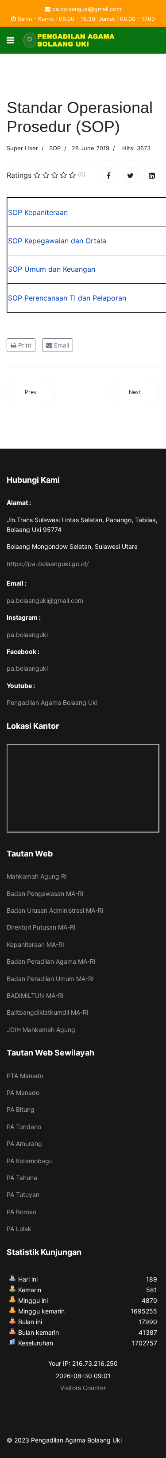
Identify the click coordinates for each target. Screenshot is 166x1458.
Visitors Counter (83, 1388)
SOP (55, 148)
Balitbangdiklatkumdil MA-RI (48, 1012)
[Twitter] (130, 175)
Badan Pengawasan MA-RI (45, 893)
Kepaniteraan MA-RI (35, 944)
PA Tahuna (22, 1177)
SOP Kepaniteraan (38, 212)
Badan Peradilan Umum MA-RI (50, 978)
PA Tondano (24, 1126)
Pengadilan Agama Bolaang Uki (52, 702)
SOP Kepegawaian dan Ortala (57, 240)
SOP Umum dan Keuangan (51, 269)
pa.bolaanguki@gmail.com (86, 9)
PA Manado (23, 1092)
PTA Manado (25, 1075)
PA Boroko (21, 1212)
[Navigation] (10, 40)
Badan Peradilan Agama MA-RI (51, 961)
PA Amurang (24, 1143)
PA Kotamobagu (30, 1161)
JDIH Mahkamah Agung (41, 1029)
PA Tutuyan (23, 1194)
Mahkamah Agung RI (37, 876)
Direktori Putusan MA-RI (41, 927)
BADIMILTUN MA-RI (35, 995)
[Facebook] (108, 175)
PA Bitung (21, 1109)
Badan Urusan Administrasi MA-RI (55, 910)
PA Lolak (19, 1228)
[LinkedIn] (151, 175)
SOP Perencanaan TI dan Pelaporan (67, 297)
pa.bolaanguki (27, 634)
